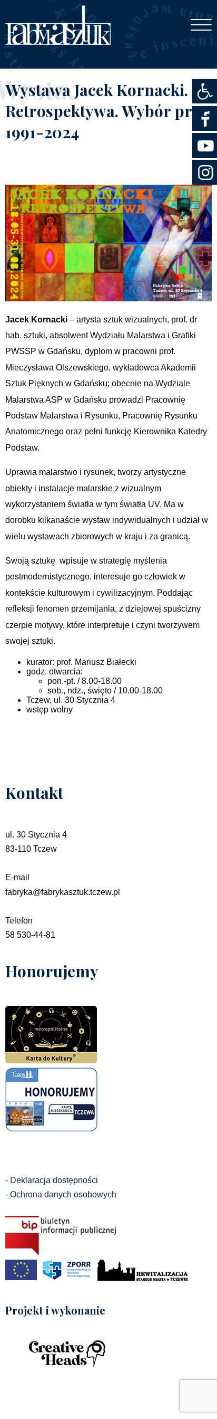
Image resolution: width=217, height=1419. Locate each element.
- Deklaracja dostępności (51, 1180)
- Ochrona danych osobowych (60, 1194)
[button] (204, 91)
